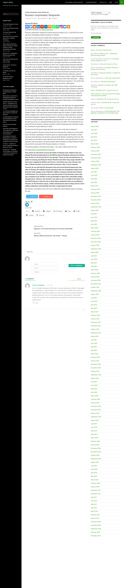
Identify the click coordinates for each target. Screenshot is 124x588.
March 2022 (94, 312)
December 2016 (96, 521)
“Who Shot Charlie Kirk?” (112, 78)
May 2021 (94, 347)
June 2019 (94, 427)
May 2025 (94, 179)
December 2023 (96, 238)
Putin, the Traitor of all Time (108, 64)
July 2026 (94, 130)
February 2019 (95, 441)
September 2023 (96, 249)
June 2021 (94, 343)
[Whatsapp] (53, 26)
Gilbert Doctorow (47, 30)
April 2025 (94, 182)
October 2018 (95, 455)
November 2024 (96, 200)
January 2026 (95, 151)
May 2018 (94, 473)
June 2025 (94, 175)
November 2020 (96, 368)
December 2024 (96, 196)
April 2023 (94, 266)
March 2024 (94, 228)
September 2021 (96, 333)
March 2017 (94, 511)
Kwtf (92, 50)
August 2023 (95, 252)
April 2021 (94, 350)
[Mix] (49, 26)
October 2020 (95, 371)
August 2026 (95, 126)
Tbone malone (95, 94)
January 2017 (95, 518)
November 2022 (96, 284)
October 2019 (95, 413)
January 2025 (95, 193)
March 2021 (94, 354)
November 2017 (96, 494)
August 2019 (95, 420)
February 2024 (95, 231)
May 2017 (94, 504)
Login (116, 2)
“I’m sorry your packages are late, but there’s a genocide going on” (10, 112)
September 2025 (96, 165)
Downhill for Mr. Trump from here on (107, 90)
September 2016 (96, 528)
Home (110, 2)
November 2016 (96, 525)
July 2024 (94, 214)
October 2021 (95, 329)
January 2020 (95, 403)
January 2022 (95, 319)
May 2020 (94, 389)
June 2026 (94, 133)
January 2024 (95, 235)
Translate (105, 14)
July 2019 (94, 424)
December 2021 (96, 322)
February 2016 (95, 532)
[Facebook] (27, 26)
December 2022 (96, 280)
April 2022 (94, 308)
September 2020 (96, 375)
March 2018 (94, 480)
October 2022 (95, 287)
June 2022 (94, 301)
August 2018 (95, 462)
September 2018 (96, 459)
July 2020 (94, 382)
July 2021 (94, 340)
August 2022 (95, 294)
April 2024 (94, 224)
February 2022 (95, 315)
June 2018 (94, 469)
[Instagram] (61, 26)
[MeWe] (46, 26)
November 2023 (96, 242)
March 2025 (94, 186)
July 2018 (94, 466)
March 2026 (94, 144)
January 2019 (95, 445)
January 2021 (95, 361)
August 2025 (95, 168)
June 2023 (94, 259)
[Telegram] (64, 26)
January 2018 (95, 487)
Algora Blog (8, 2)
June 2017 (94, 501)
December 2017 (96, 490)
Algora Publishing (91, 2)
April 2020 (94, 392)
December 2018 (96, 448)
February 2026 (95, 147)
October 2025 (95, 161)
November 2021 (96, 326)
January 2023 (95, 277)
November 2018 (96, 452)
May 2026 (94, 137)
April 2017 (94, 507)
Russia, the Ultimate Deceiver (11, 28)
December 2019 (96, 406)
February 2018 (95, 483)
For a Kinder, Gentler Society (74, 2)
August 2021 (95, 336)
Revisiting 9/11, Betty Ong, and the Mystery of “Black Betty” (10, 91)
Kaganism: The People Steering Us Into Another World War (53, 227)
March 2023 (94, 270)
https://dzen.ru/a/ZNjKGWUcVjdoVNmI (41, 150)
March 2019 (94, 438)
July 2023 (94, 256)
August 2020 (95, 378)
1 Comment (54, 18)
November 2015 (96, 535)
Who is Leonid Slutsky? (107, 108)
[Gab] (57, 26)
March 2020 (94, 396)
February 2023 (95, 273)
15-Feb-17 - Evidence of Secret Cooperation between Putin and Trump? (10, 145)
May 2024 (94, 221)
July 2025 (94, 172)
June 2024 (94, 217)
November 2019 (96, 410)
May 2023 (94, 263)
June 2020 (94, 385)
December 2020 (96, 364)
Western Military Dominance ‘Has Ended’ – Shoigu (50, 234)
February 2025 (95, 189)
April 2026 (94, 140)
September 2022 (96, 291)
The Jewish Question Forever (10, 24)
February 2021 (95, 357)
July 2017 (94, 497)
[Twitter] (30, 26)
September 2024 (96, 207)
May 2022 (94, 305)
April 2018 (94, 476)
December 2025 (96, 154)
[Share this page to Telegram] (27, 204)
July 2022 (94, 298)
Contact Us (102, 2)
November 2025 (96, 158)
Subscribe (95, 37)
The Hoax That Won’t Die (103, 50)
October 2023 (95, 245)
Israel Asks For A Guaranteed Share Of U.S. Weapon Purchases (10, 38)
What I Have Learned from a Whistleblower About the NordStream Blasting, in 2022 (10, 97)
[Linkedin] (38, 26)
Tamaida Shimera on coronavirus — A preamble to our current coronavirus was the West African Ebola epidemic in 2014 (10, 105)
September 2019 (96, 417)
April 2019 (94, 434)
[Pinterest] (42, 26)
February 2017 (95, 514)
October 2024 (95, 203)
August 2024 (95, 210)
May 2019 (94, 431)
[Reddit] (34, 26)
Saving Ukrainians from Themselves (37, 12)
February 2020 (95, 399)
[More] (68, 26)
